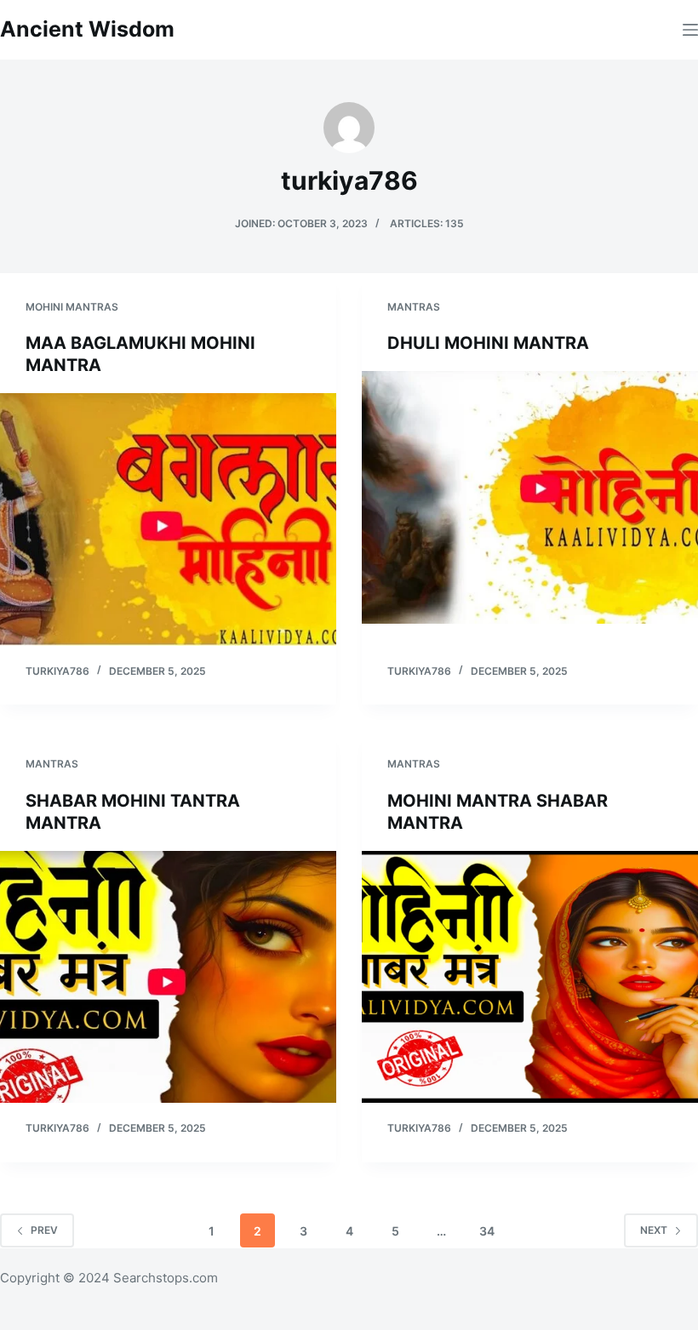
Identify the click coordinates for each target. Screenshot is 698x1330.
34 (487, 1231)
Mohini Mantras (72, 306)
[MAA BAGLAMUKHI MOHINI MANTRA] (168, 519)
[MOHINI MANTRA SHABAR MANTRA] (530, 977)
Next (653, 1230)
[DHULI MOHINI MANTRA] (530, 497)
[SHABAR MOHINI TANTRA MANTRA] (168, 977)
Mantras (413, 306)
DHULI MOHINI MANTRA (488, 343)
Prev (44, 1230)
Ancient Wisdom (87, 29)
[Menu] (690, 29)
